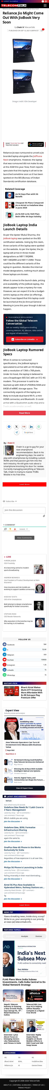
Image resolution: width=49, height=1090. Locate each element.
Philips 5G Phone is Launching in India (23, 867)
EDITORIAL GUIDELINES (22, 1085)
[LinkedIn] (31, 426)
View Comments (24, 538)
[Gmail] (23, 426)
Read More (24, 413)
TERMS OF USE (38, 1085)
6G (6, 1057)
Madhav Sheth (10, 597)
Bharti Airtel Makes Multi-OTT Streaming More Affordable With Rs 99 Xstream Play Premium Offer (31, 692)
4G (33, 1057)
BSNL (20, 1061)
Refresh (9, 801)
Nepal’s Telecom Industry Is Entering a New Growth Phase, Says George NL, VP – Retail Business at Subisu (13, 1009)
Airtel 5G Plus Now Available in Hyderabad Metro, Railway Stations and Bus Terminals (24, 886)
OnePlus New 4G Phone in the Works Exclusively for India (22, 848)
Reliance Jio (9, 1065)
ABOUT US (7, 1085)
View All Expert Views (24, 788)
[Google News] (28, 432)
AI (19, 1065)
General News (37, 1065)
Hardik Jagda (10, 560)
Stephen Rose (10, 614)
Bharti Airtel (9, 1061)
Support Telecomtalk (11, 1)
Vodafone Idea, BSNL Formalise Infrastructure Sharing (19, 828)
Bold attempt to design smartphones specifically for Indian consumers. (18, 605)
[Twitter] (16, 426)
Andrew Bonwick (12, 577)
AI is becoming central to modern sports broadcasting (16, 569)
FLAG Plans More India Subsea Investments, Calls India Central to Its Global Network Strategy (24, 982)
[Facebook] (9, 426)
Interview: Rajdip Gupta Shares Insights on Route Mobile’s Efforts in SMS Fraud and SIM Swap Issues (34, 1040)
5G (19, 1057)
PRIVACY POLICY (24, 1088)
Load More (24, 484)
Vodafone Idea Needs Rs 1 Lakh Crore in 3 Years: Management (24, 808)
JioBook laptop (10, 238)
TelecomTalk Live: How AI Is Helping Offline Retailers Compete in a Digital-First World (35, 1008)
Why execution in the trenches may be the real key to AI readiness (18, 622)
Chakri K (20, 27)
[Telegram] (16, 432)
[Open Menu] (45, 5)
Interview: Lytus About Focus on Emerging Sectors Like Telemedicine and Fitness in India (12, 1039)
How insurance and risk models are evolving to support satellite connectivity (19, 588)
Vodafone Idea (37, 1061)
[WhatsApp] (38, 426)
